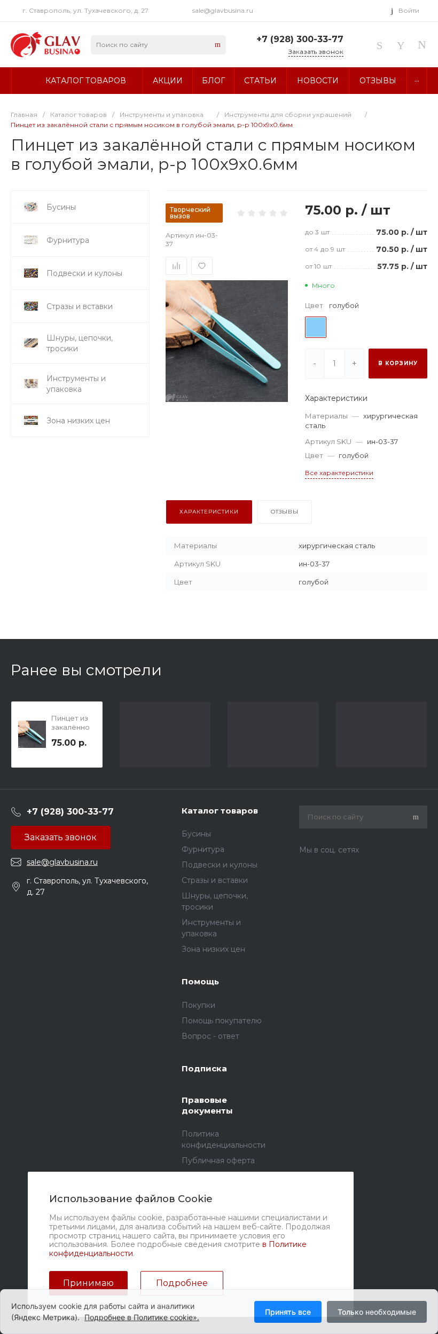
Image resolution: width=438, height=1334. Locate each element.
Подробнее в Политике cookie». (141, 1317)
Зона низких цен (213, 949)
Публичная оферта (218, 1160)
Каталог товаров (220, 811)
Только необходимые (377, 1311)
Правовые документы (207, 1105)
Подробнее (182, 1283)
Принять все (288, 1311)
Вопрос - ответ (210, 1036)
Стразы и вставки (215, 880)
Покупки (198, 1005)
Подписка (204, 1068)
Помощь (200, 981)
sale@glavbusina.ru (222, 10)
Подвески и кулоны (219, 865)
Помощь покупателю (222, 1020)
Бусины (196, 834)
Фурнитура (203, 849)
